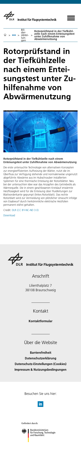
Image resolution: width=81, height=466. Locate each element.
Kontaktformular (40, 321)
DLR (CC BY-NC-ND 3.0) (25, 210)
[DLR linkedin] (40, 406)
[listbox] (14, 35)
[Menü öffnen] (71, 16)
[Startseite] (5, 35)
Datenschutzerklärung (40, 358)
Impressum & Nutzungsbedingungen (40, 369)
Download (9, 215)
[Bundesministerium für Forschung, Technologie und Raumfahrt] (40, 446)
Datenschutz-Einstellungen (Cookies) (40, 364)
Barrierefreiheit (40, 352)
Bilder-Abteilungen (25, 35)
